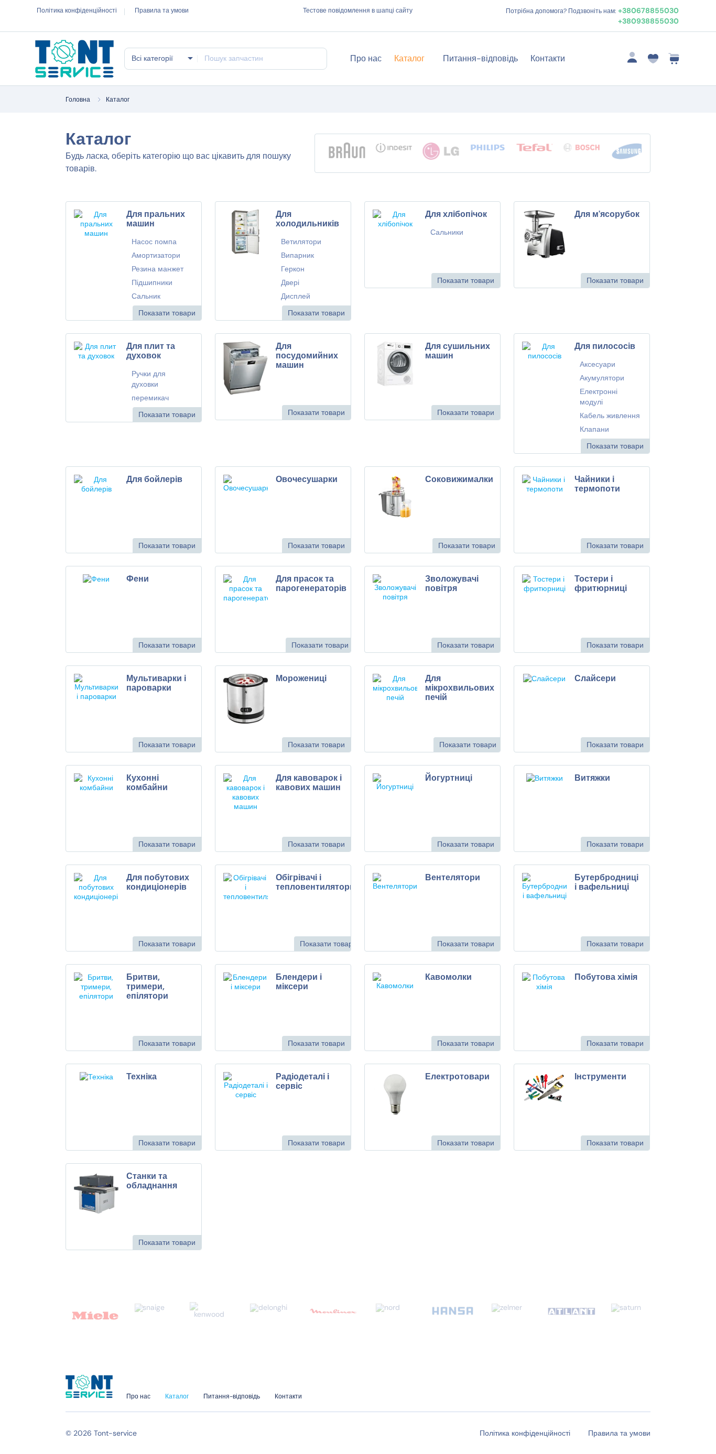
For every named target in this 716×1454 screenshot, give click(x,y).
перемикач (150, 397)
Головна (78, 99)
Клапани (594, 429)
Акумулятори (602, 377)
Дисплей (295, 296)
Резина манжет (157, 269)
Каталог (409, 58)
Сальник (146, 296)
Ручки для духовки (149, 379)
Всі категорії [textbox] (152, 58)
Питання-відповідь (480, 58)
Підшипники (152, 282)
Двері (290, 282)
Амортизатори (156, 255)
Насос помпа (154, 241)
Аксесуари (597, 364)
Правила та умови (162, 10)
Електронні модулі (598, 397)
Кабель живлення (610, 415)
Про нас (366, 58)
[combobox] (161, 58)
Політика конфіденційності (77, 10)
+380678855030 (648, 10)
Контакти (547, 58)
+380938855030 (648, 21)
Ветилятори (301, 241)
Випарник (297, 255)
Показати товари (167, 313)
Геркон (293, 269)
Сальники (446, 232)
